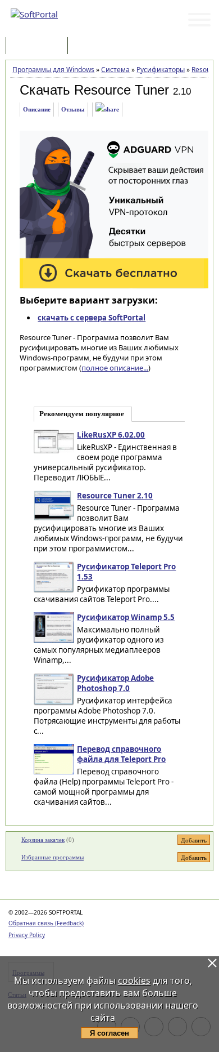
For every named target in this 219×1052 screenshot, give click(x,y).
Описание (37, 109)
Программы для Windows (53, 69)
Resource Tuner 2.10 (115, 496)
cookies (134, 980)
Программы (39, 46)
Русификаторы (160, 69)
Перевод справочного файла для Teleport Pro (121, 754)
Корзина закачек (43, 839)
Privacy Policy (26, 935)
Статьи (95, 46)
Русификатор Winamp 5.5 (126, 617)
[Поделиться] (107, 109)
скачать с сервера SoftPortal (91, 318)
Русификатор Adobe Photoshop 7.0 (115, 683)
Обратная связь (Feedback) (46, 923)
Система (115, 69)
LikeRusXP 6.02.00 (111, 435)
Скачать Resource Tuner (94, 89)
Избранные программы (52, 857)
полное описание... (114, 368)
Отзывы (73, 109)
